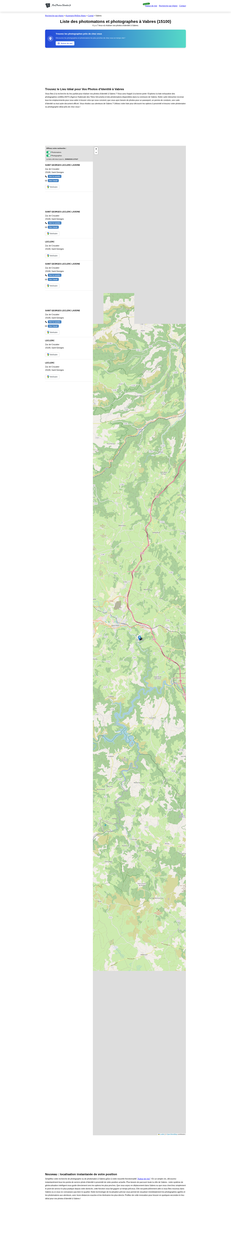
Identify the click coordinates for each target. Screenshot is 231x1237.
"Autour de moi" (143, 1179)
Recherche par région (168, 6)
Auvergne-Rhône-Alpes (76, 16)
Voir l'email (53, 180)
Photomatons (56, 152)
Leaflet (162, 1134)
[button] (139, 638)
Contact (182, 6)
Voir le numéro (54, 176)
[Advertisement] (115, 67)
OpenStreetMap (172, 1134)
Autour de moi (151, 6)
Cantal (90, 16)
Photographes (56, 156)
